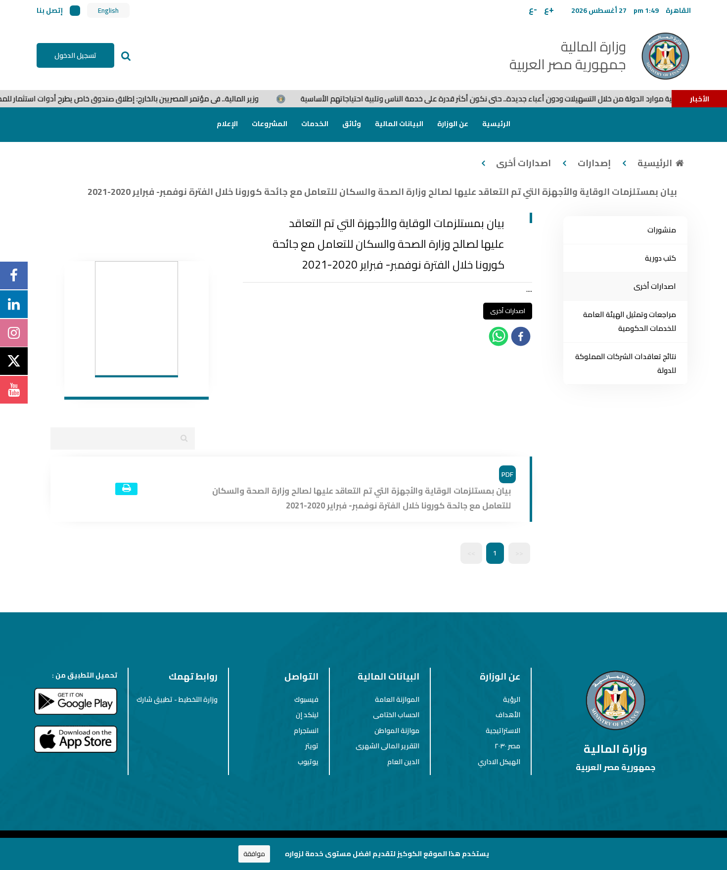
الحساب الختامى (396, 714)
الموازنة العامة (397, 699)
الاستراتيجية (503, 730)
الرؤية (511, 699)
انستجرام (306, 730)
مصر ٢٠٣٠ (507, 745)
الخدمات (314, 123)
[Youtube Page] (14, 389)
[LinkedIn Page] (14, 304)
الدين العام (403, 761)
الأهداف (508, 714)
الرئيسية (496, 123)
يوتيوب (308, 761)
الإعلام (227, 123)
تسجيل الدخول (75, 55)
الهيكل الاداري (499, 761)
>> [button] (471, 553)
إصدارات (594, 163)
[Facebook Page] (14, 275)
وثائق (351, 123)
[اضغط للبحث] (126, 55)
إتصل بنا (50, 10)
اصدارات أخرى (523, 163)
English (108, 10)
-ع (533, 9)
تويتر (311, 745)
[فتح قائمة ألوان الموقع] (75, 10)
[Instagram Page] (14, 333)
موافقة (254, 854)
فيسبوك (306, 699)
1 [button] (495, 553)
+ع (549, 9)
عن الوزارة (452, 123)
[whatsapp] (498, 338)
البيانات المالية (399, 123)
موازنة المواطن (396, 730)
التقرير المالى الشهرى (387, 745)
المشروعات (269, 123)
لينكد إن (307, 714)
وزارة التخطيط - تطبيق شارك (177, 699)
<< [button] (519, 553)
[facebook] (521, 338)
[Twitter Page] (14, 361)
